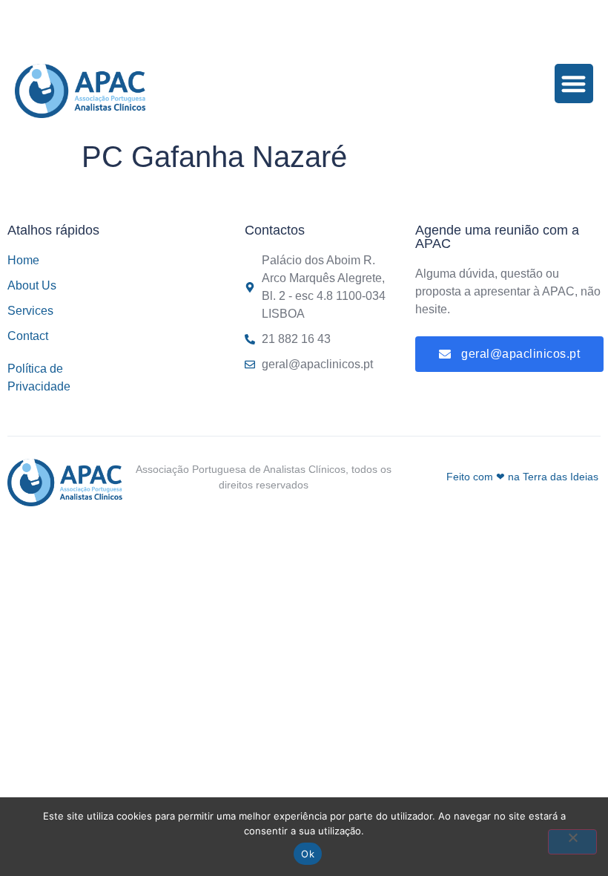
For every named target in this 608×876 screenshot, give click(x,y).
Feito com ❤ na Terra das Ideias (522, 477)
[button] (574, 83)
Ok (307, 854)
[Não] (572, 841)
